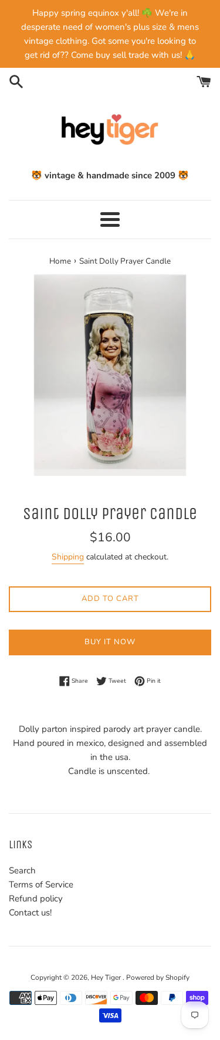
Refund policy (36, 898)
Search (22, 870)
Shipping (68, 556)
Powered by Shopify (157, 977)
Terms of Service (41, 884)
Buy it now (110, 642)
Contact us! (30, 912)
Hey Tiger (107, 977)
